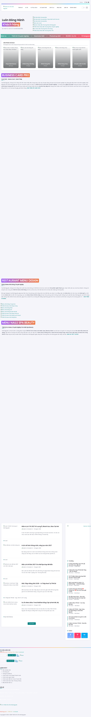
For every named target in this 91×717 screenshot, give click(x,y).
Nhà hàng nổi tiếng (29, 64)
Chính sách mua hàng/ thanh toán (12, 675)
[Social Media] (85, 2)
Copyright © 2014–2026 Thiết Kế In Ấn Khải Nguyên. (13, 714)
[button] (45, 141)
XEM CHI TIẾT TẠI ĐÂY (73, 334)
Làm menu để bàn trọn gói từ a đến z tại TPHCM (77, 617)
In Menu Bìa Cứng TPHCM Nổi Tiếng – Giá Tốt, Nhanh (77, 570)
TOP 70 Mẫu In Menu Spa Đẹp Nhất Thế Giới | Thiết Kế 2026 (77, 577)
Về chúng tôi (6, 671)
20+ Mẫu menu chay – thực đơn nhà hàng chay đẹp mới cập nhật (77, 597)
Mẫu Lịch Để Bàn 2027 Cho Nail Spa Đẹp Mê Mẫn (37, 564)
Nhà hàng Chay (63, 64)
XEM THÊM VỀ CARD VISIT (34, 88)
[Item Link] (11, 57)
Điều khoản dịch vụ (7, 682)
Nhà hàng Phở (46, 64)
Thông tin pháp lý (7, 673)
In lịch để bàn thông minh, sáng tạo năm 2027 (37, 545)
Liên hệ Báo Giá (7, 670)
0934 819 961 (10, 661)
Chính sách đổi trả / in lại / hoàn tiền (12, 679)
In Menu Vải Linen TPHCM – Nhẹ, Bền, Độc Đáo (78, 623)
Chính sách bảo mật (8, 680)
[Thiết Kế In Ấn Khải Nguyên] (9, 7)
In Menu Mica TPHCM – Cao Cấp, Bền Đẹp (77, 603)
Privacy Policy (17, 680)
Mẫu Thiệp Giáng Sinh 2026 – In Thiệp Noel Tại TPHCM (39, 583)
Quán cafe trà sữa (80, 64)
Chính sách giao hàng (8, 677)
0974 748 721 (11, 655)
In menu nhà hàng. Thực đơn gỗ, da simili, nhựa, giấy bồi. (77, 564)
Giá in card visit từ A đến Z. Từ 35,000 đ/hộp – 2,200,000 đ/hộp (77, 583)
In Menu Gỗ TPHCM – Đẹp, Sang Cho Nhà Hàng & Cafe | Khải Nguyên (76, 610)
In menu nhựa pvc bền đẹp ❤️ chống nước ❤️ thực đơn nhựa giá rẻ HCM (77, 590)
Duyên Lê (31, 529)
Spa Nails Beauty (11, 64)
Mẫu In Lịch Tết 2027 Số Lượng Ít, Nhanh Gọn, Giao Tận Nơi (40, 526)
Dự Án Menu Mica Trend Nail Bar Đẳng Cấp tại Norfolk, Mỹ (40, 602)
